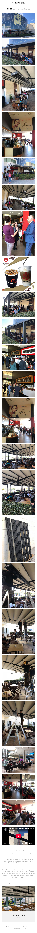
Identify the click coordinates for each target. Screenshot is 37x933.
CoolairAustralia (18, 3)
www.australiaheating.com (18, 877)
